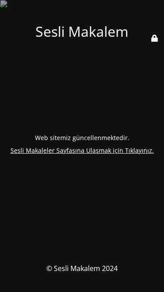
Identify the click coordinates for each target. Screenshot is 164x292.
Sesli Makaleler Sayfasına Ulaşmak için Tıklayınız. (82, 150)
